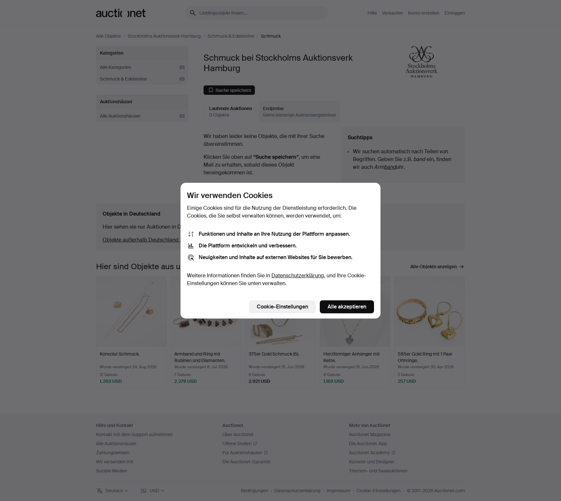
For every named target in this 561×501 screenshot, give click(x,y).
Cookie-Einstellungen (282, 306)
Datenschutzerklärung (297, 275)
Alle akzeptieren (347, 306)
